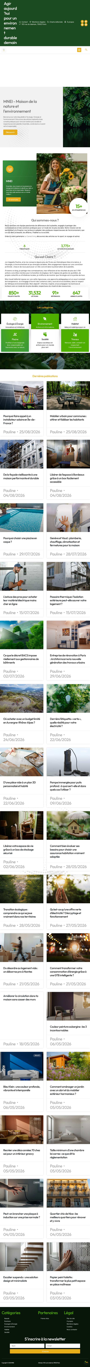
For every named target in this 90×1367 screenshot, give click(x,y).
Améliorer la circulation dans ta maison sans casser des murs (20, 997)
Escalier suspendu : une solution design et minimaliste (20, 1279)
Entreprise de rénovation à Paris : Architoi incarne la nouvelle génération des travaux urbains (68, 659)
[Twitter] (85, 21)
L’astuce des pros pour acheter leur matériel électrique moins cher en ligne (20, 600)
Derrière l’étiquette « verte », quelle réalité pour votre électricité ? (65, 722)
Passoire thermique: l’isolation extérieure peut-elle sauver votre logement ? (68, 600)
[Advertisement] (45, 70)
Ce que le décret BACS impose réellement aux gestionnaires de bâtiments (21, 659)
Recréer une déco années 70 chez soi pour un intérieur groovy (21, 1152)
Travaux (75, 339)
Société (45, 339)
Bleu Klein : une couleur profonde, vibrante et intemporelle (21, 1088)
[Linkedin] (85, 24)
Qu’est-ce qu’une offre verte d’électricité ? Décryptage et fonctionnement (65, 913)
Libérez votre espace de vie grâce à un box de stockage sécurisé (18, 849)
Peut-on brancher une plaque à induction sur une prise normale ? (21, 1215)
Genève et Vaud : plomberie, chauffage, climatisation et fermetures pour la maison (65, 541)
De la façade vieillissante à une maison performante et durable (21, 476)
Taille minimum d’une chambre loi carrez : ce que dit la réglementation (67, 1153)
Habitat (75, 323)
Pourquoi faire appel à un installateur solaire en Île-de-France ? (19, 419)
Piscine (15, 339)
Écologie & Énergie (15, 323)
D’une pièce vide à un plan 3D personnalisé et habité (19, 784)
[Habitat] (75, 319)
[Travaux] (75, 334)
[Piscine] (15, 334)
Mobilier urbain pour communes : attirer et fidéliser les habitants (68, 417)
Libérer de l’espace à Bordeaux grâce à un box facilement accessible (67, 478)
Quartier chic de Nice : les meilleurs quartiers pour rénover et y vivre (68, 1217)
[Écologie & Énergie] (15, 319)
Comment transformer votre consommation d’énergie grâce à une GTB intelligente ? (68, 971)
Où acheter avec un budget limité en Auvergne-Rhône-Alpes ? (21, 720)
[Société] (45, 334)
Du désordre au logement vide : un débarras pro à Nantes (20, 969)
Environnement (45, 323)
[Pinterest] (82, 24)
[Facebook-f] (82, 21)
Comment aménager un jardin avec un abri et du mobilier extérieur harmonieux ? (67, 1090)
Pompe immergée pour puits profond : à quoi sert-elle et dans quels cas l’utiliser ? (68, 786)
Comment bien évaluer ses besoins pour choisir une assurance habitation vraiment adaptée (67, 851)
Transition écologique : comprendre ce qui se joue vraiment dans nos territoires (19, 913)
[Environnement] (45, 319)
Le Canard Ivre (30, 236)
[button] (79, 50)
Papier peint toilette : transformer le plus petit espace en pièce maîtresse (67, 1280)
